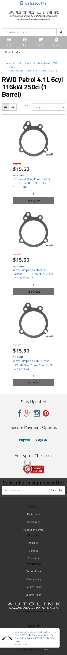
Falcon (28, 63)
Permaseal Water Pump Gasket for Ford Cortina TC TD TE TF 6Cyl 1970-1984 (33, 183)
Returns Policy (33, 587)
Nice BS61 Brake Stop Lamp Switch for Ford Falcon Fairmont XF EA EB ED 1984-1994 (35, 638)
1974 (12, 67)
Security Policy (33, 595)
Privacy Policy (33, 579)
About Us (33, 543)
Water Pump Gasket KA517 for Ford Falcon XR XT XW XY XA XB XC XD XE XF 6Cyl (33, 365)
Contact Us (33, 558)
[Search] (60, 31)
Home (8, 63)
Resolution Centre (33, 530)
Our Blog (33, 550)
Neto (46, 649)
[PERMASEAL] (49, 154)
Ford (18, 63)
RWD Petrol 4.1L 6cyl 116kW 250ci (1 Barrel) (33, 70)
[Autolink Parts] (33, 14)
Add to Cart (34, 201)
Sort (26, 105)
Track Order (33, 522)
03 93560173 (36, 3)
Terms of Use (33, 571)
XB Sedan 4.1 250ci (47, 63)
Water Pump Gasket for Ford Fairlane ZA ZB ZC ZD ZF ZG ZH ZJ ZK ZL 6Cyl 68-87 (33, 274)
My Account (33, 514)
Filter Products (14, 52)
